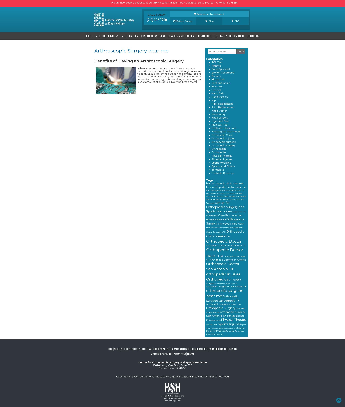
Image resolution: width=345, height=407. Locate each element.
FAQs (237, 21)
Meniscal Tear (220, 124)
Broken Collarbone (223, 72)
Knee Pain (224, 215)
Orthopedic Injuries (223, 138)
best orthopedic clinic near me (224, 183)
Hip (214, 100)
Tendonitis (218, 169)
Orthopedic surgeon (224, 142)
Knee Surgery (220, 117)
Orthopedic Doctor (224, 241)
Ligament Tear (220, 121)
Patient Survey (184, 21)
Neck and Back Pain (224, 128)
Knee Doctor (219, 110)
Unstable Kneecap (223, 173)
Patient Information (232, 36)
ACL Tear (217, 62)
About (89, 36)
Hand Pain (218, 93)
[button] (338, 400)
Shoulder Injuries (222, 159)
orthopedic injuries (223, 274)
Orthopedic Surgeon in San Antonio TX (226, 286)
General (216, 90)
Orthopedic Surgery (223, 145)
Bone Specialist (221, 69)
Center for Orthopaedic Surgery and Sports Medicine (225, 207)
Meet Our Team (129, 36)
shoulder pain (211, 325)
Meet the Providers (107, 36)
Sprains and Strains (223, 166)
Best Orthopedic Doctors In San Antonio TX (222, 193)
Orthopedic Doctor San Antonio (228, 259)
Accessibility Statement (161, 353)
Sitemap (190, 353)
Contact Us (253, 36)
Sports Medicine (221, 162)
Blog (211, 21)
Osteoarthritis (215, 320)
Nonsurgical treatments (226, 131)
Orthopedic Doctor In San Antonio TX (225, 245)
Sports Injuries (229, 324)
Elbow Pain (218, 79)
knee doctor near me (238, 212)
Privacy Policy (180, 353)
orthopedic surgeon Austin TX (226, 284)
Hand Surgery (220, 96)
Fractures (217, 86)
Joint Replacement (223, 107)
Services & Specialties (181, 36)
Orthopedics (219, 148)
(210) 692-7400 (157, 19)
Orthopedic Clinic (222, 135)
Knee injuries (211, 215)
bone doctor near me (230, 199)
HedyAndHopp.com (173, 400)
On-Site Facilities (207, 36)
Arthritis (216, 65)
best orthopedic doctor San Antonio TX (225, 190)
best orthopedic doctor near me (226, 187)
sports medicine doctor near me (225, 328)
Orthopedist (219, 152)
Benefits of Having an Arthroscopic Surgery (139, 61)
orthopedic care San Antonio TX (222, 228)
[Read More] (189, 82)
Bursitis (216, 76)
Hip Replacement (222, 103)
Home (110, 348)
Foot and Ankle (221, 83)
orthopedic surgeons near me (223, 304)
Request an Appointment (210, 14)
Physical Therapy (222, 155)
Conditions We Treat (153, 36)
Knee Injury (218, 114)
